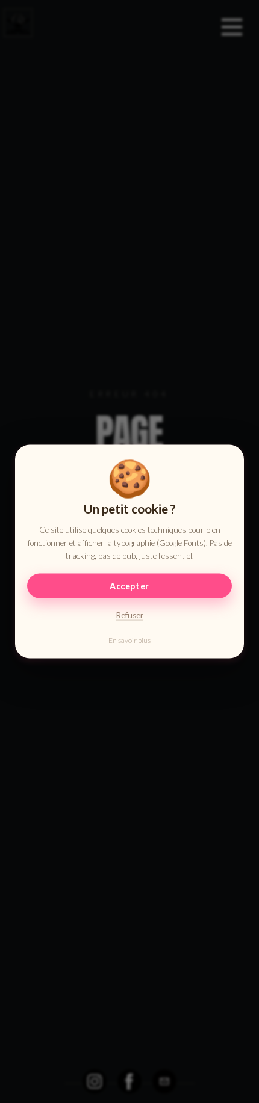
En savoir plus (129, 640)
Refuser (129, 615)
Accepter (129, 586)
